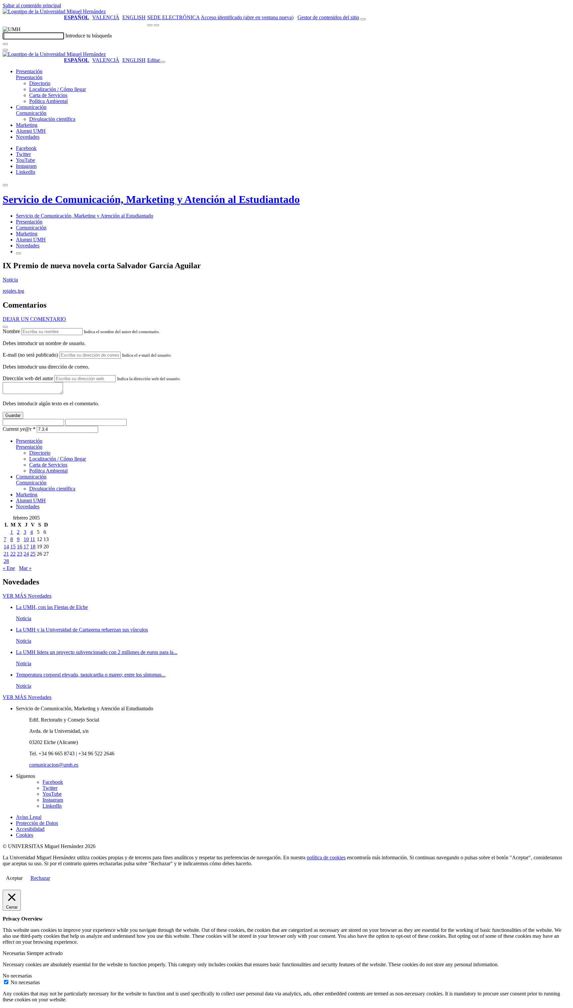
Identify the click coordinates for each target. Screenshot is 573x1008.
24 (26, 554)
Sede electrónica (173, 17)
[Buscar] (5, 44)
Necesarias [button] (15, 953)
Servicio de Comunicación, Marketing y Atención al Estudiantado (151, 199)
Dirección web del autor (28, 378)
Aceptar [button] (14, 878)
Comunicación (31, 107)
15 (13, 546)
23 (19, 554)
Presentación (29, 71)
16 (19, 546)
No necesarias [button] (17, 976)
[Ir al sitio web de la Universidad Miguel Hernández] (54, 11)
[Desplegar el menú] (156, 25)
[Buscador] (363, 19)
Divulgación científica (52, 119)
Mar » (25, 568)
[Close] (5, 327)
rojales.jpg (13, 291)
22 (13, 554)
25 (32, 554)
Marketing (26, 125)
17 (26, 546)
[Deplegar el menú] (18, 253)
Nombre (11, 331)
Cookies (24, 835)
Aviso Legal (28, 817)
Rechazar (40, 878)
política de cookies (326, 857)
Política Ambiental (48, 101)
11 (32, 539)
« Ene (9, 568)
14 (6, 546)
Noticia (10, 279)
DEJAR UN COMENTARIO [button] (34, 319)
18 (32, 546)
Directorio (39, 83)
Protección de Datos (37, 823)
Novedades (27, 137)
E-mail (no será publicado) (30, 355)
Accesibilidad (30, 829)
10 (26, 539)
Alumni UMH (31, 131)
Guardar (13, 415)
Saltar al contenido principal (32, 5)
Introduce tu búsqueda (88, 35)
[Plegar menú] (162, 62)
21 (6, 554)
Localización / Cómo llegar (57, 89)
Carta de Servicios (48, 95)
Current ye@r (19, 429)
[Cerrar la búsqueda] (5, 50)
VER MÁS (27, 596)
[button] (29, 77)
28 (6, 561)
